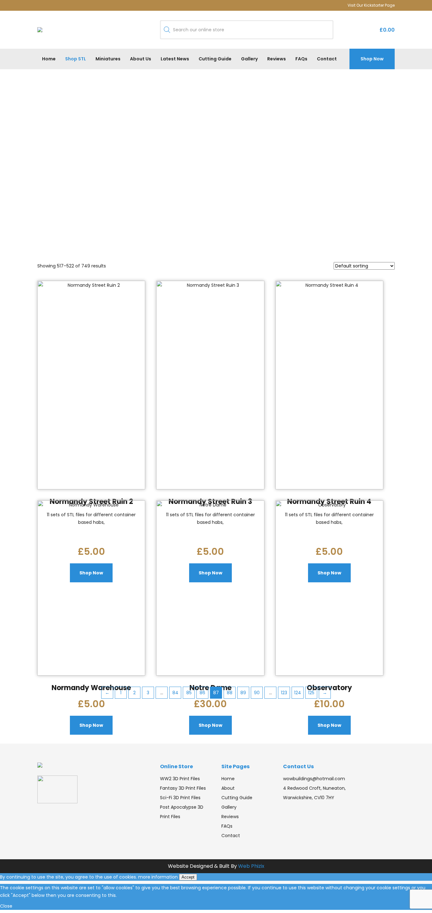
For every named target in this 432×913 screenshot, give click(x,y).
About (228, 788)
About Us (140, 59)
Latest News (175, 59)
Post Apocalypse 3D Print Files (181, 812)
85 (189, 692)
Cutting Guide (215, 59)
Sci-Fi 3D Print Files (180, 797)
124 (297, 692)
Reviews (276, 59)
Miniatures (108, 59)
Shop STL (75, 59)
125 (311, 692)
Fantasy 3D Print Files (183, 788)
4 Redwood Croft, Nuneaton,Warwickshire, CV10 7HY (314, 793)
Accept (188, 877)
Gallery (249, 59)
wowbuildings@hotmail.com (314, 778)
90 (257, 692)
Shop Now (372, 59)
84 (175, 692)
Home (49, 59)
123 (284, 692)
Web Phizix (251, 866)
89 (243, 692)
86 (202, 692)
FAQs (301, 59)
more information (158, 877)
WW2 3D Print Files (180, 778)
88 (229, 692)
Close (6, 906)
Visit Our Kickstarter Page (371, 5)
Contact (327, 59)
